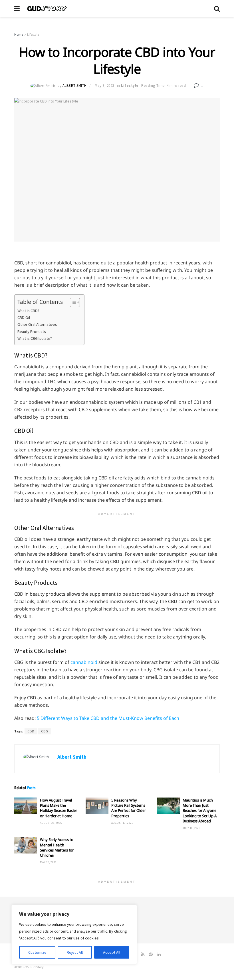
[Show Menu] (17, 8)
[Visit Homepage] (116, 8)
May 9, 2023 (104, 85)
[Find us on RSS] (143, 954)
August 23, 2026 (51, 823)
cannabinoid (83, 662)
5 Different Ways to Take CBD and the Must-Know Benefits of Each (108, 718)
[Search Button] (217, 8)
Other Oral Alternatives (37, 324)
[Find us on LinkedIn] (159, 954)
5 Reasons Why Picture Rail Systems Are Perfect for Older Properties (128, 808)
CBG (44, 731)
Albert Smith (74, 85)
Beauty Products (31, 331)
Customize (37, 952)
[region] (74, 935)
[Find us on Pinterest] (151, 954)
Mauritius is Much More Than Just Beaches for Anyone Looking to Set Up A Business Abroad (200, 811)
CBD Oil (23, 317)
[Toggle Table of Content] (72, 302)
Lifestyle (33, 34)
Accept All (111, 952)
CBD (31, 731)
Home (18, 34)
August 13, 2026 (122, 823)
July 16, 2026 (191, 828)
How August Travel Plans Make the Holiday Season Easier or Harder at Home (58, 808)
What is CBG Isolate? (34, 338)
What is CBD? (28, 310)
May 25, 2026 (48, 862)
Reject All (75, 952)
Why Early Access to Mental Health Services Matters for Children (57, 847)
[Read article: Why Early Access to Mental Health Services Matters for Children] (25, 845)
